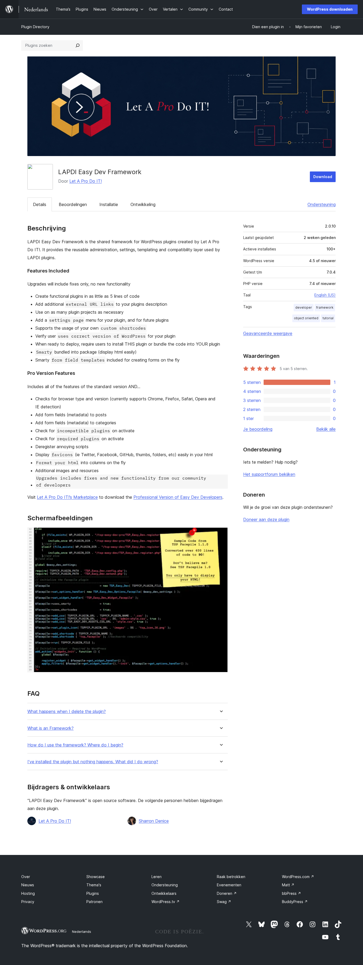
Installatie (108, 204)
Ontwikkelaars (163, 893)
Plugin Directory (35, 26)
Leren (156, 876)
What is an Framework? (50, 728)
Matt (288, 885)
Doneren (227, 893)
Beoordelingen (73, 204)
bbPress (291, 893)
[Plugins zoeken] (77, 45)
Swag (224, 901)
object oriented (306, 318)
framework (325, 307)
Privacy (27, 901)
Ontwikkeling (142, 204)
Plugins (92, 893)
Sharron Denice (154, 821)
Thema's (93, 885)
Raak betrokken (231, 876)
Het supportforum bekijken (269, 474)
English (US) (325, 295)
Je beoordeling (257, 429)
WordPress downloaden (330, 9)
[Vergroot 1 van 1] (220, 534)
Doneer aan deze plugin (266, 519)
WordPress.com (298, 876)
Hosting (28, 893)
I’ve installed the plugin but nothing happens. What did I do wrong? (92, 761)
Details (39, 204)
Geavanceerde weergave (267, 333)
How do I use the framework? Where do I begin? (75, 745)
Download (322, 176)
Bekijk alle (326, 429)
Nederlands (81, 931)
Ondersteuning (321, 204)
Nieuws (27, 885)
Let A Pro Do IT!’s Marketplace (67, 497)
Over (25, 876)
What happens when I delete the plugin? (66, 711)
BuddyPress (295, 901)
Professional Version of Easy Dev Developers (177, 497)
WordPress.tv (165, 901)
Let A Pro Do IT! (85, 181)
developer (303, 307)
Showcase (95, 876)
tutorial (328, 318)
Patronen (94, 901)
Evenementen (229, 885)
